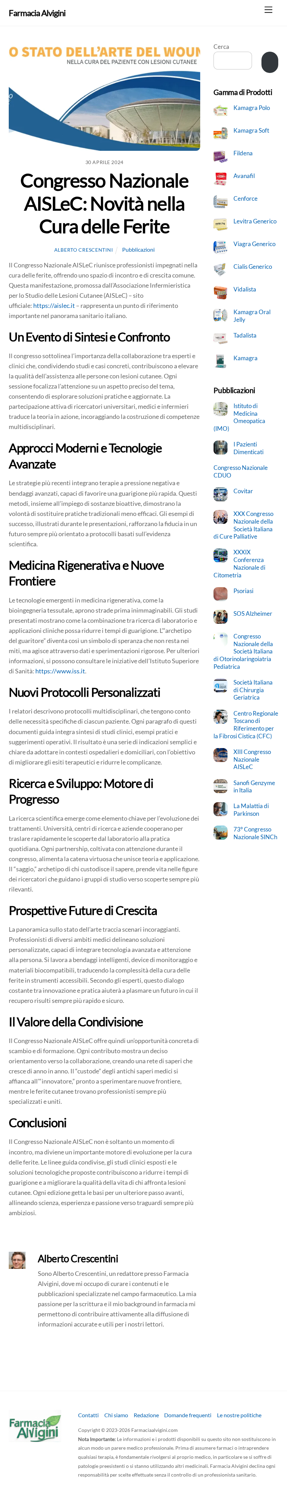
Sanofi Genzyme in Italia (254, 786)
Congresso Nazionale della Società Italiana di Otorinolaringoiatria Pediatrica (243, 651)
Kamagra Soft (251, 130)
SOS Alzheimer (252, 613)
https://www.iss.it (60, 671)
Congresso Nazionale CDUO (241, 471)
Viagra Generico (254, 243)
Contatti (88, 1415)
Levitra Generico (254, 221)
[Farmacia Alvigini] (35, 1439)
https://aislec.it (54, 305)
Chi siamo (116, 1415)
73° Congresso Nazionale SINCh (255, 833)
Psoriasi (243, 590)
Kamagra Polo (251, 107)
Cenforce (245, 198)
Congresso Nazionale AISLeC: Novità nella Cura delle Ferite (104, 203)
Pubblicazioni (138, 249)
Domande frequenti (187, 1415)
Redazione (146, 1415)
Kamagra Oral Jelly (252, 315)
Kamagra (245, 358)
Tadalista (245, 335)
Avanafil (244, 175)
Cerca (221, 46)
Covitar (243, 491)
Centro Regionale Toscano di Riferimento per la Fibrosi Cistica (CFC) (246, 725)
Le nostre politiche (239, 1415)
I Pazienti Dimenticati (248, 448)
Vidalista (244, 289)
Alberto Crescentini (83, 250)
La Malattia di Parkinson (251, 809)
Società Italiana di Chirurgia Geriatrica (253, 690)
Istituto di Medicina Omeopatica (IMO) (239, 417)
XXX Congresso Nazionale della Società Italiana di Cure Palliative (243, 525)
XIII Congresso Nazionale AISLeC (252, 759)
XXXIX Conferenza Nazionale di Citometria (239, 563)
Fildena (243, 153)
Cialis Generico (252, 266)
